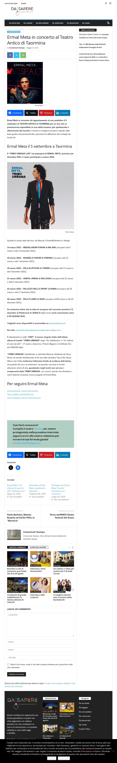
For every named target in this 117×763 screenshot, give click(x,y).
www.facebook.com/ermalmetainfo (22, 391)
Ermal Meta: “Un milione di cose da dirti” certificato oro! (16, 488)
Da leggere (28, 23)
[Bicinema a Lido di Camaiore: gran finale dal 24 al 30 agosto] (17, 559)
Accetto (51, 758)
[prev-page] (69, 547)
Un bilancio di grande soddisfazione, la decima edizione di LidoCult (16, 598)
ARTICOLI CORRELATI (17, 547)
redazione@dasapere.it (27, 443)
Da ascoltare (14, 23)
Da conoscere (57, 23)
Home (9, 29)
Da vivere (86, 23)
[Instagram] (110, 3)
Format (38, 428)
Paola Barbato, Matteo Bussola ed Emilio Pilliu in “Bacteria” (21, 517)
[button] (108, 23)
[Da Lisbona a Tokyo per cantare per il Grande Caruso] (63, 559)
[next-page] (72, 547)
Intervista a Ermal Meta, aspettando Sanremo (37, 488)
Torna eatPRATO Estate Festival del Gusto (62, 516)
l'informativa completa (90, 751)
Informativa (64, 758)
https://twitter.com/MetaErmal (20, 394)
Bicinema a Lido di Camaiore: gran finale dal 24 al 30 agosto (16, 571)
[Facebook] (106, 3)
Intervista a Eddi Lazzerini (37, 596)
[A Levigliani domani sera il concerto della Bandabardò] (63, 585)
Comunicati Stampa (17, 48)
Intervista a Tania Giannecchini (38, 569)
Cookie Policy (84, 729)
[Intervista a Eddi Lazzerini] (40, 585)
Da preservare (73, 23)
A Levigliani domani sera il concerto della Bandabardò (62, 597)
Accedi (23, 3)
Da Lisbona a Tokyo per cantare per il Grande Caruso (63, 571)
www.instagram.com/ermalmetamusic (24, 398)
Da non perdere (42, 23)
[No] (113, 751)
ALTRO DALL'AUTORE (38, 547)
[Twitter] (16, 55)
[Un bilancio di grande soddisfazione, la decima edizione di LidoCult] (17, 585)
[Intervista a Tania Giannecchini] (40, 559)
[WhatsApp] (23, 55)
